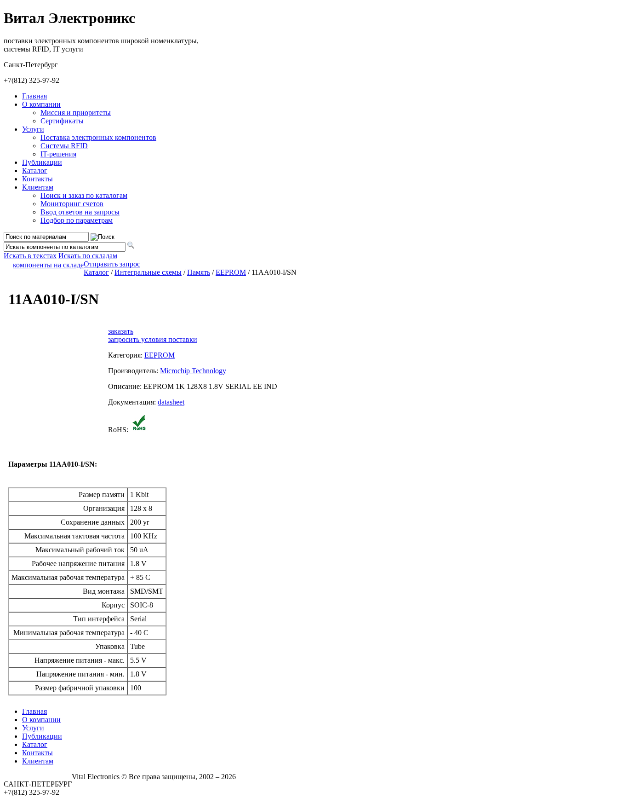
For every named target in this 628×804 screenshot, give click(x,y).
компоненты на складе (48, 265)
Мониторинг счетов (71, 204)
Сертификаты (62, 121)
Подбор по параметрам (76, 220)
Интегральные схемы (148, 272)
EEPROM (231, 272)
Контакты (37, 179)
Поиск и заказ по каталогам (83, 195)
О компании (41, 104)
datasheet (171, 402)
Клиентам (37, 187)
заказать (120, 331)
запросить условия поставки (152, 339)
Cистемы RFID (64, 146)
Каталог (34, 170)
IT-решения (58, 154)
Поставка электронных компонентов (98, 137)
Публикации (42, 162)
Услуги (33, 129)
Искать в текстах (30, 256)
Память (198, 272)
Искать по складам (87, 256)
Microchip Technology (193, 371)
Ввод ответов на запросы (80, 212)
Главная (34, 96)
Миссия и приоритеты (75, 112)
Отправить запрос (112, 264)
